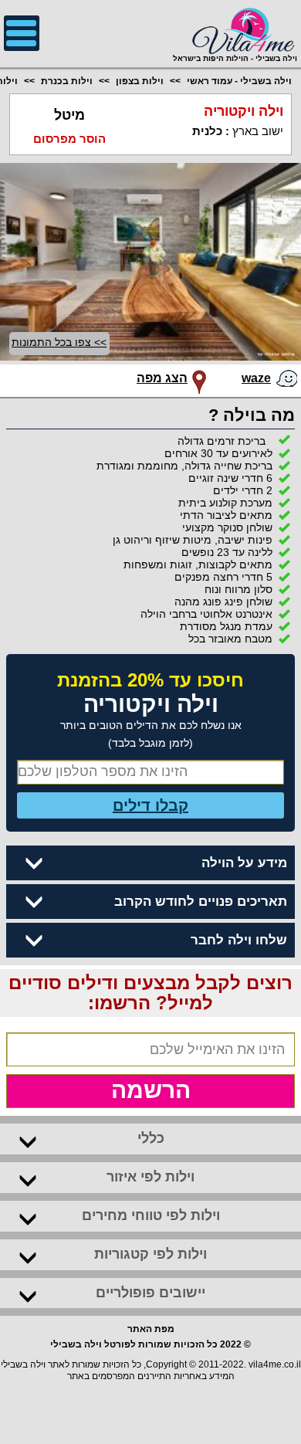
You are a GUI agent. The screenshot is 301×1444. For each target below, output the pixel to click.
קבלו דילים (150, 805)
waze (256, 378)
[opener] (21, 33)
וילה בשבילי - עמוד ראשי (239, 81)
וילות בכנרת (67, 81)
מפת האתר (150, 1329)
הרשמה (151, 1090)
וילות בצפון (140, 81)
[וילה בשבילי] (235, 29)
